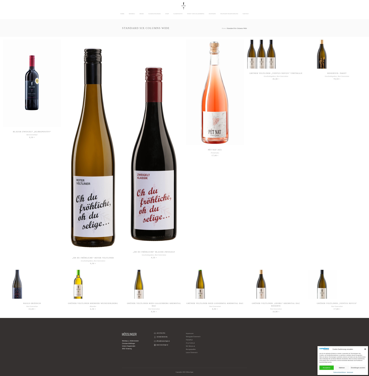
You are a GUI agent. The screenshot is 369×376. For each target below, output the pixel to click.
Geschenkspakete (87, 261)
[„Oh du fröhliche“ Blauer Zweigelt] (154, 143)
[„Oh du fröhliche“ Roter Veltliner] (93, 146)
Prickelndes (215, 153)
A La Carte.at (190, 343)
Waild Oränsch (32, 303)
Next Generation (99, 261)
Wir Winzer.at (190, 346)
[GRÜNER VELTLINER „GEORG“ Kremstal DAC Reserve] (261, 284)
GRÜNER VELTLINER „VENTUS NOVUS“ (337, 303)
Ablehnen (342, 367)
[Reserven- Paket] (322, 54)
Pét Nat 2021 (215, 150)
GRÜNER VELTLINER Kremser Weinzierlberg (93, 303)
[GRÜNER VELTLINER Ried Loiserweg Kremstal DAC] (200, 284)
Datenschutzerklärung (339, 372)
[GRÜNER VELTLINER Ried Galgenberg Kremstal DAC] (139, 284)
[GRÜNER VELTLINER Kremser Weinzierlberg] (78, 284)
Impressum (350, 372)
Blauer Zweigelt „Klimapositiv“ (32, 132)
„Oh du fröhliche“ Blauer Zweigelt (154, 252)
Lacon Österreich (191, 352)
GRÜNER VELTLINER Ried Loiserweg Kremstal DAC (215, 303)
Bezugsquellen (191, 349)
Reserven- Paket (337, 73)
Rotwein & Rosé (32, 135)
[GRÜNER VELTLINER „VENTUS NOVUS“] (322, 284)
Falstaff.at (189, 340)
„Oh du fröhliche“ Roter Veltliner (93, 258)
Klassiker (93, 306)
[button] (365, 349)
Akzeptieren (326, 367)
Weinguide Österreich (193, 336)
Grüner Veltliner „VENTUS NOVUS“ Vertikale (276, 73)
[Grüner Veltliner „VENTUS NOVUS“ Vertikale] (261, 54)
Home (224, 28)
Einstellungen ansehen (358, 367)
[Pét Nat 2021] (215, 92)
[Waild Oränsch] (17, 284)
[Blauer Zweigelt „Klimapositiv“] (32, 83)
